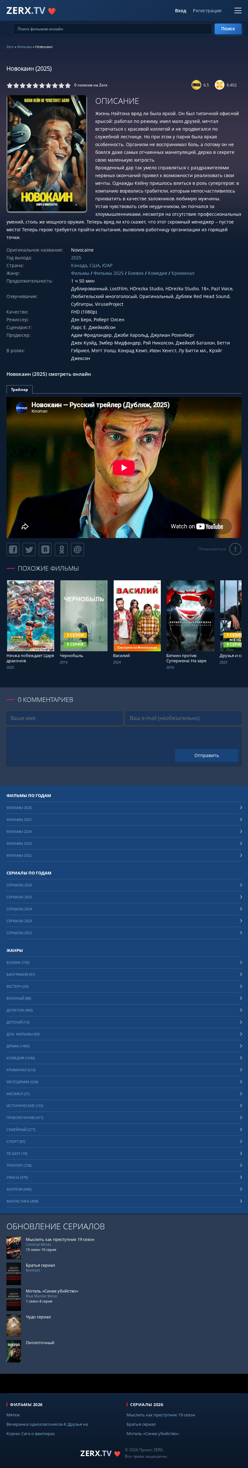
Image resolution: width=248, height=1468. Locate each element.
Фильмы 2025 (109, 273)
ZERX (31, 10)
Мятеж (13, 1415)
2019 (63, 662)
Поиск (228, 28)
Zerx (10, 46)
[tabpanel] (124, 467)
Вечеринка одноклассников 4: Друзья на (47, 1424)
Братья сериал (141, 1424)
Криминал (182, 273)
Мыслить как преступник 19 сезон (161, 1415)
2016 (170, 667)
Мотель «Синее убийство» (153, 1433)
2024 (117, 662)
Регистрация (207, 10)
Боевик (136, 273)
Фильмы (24, 46)
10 (68, 85)
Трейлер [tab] (19, 389)
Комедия (157, 273)
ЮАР (107, 265)
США (94, 265)
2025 (76, 258)
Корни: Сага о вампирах (30, 1433)
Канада (79, 265)
